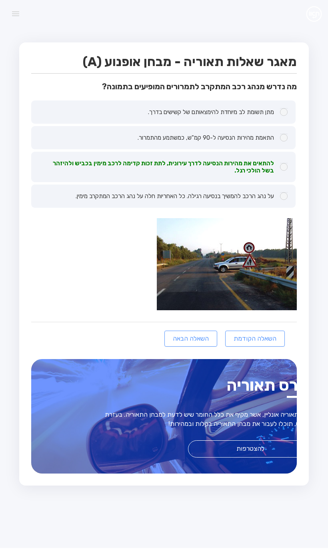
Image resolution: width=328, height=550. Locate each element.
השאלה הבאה (191, 338)
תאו (308, 13)
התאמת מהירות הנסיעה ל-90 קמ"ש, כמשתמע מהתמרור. (206, 137)
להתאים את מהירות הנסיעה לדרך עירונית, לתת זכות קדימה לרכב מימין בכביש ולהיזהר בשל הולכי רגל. (163, 167)
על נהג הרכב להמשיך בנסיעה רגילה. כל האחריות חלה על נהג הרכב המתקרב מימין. (175, 196)
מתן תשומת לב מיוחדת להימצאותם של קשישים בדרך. (211, 112)
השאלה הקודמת (255, 338)
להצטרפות (250, 448)
